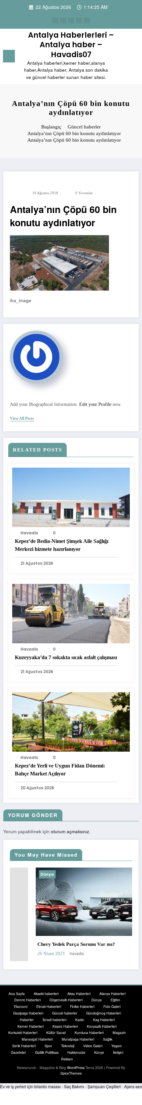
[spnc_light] (133, 57)
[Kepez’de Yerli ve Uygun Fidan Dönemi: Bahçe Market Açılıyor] (71, 721)
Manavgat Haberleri (37, 1039)
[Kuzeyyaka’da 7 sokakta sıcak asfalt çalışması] (71, 613)
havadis (29, 533)
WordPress (76, 1067)
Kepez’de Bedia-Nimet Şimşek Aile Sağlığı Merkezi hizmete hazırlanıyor (61, 545)
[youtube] (87, 20)
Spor (48, 1045)
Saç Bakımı (74, 1086)
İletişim (118, 1052)
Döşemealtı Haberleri (66, 999)
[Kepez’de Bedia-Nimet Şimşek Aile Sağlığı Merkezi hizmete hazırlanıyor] (71, 496)
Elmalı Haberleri (48, 1006)
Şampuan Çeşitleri (104, 1086)
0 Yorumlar (84, 193)
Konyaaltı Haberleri (102, 1026)
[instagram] (79, 20)
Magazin (119, 1032)
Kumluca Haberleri (89, 1032)
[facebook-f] (55, 20)
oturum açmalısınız (70, 831)
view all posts (22, 418)
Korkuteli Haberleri (22, 1032)
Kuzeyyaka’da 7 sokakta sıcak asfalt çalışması (66, 657)
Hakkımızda (76, 1052)
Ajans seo (133, 1086)
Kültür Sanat (56, 1032)
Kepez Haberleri (65, 1026)
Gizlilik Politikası (46, 1052)
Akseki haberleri (46, 993)
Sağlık (107, 1039)
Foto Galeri (112, 1006)
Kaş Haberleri (104, 1019)
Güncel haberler (64, 1013)
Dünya (22, 874)
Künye (99, 1052)
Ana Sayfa (17, 993)
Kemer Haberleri (31, 1026)
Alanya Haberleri (112, 993)
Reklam (67, 1058)
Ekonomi (20, 1006)
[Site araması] (122, 57)
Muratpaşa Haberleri (78, 1039)
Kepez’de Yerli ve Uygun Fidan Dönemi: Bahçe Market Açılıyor (60, 769)
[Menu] (9, 56)
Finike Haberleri (82, 1006)
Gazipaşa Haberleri (28, 1013)
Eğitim (115, 999)
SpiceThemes (71, 1073)
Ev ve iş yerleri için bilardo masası (30, 1086)
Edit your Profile (95, 404)
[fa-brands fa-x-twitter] (63, 20)
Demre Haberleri (27, 999)
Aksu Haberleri (78, 993)
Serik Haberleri (24, 1045)
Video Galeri (92, 1045)
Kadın (79, 1019)
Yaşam (116, 1045)
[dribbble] (71, 20)
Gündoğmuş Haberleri (103, 1013)
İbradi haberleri (54, 1019)
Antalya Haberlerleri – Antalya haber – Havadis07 (71, 45)
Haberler (27, 1019)
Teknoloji (67, 1045)
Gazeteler (18, 1052)
